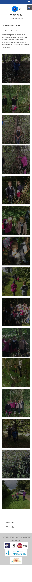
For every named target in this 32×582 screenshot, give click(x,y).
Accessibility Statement (24, 536)
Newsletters (10, 522)
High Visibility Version (7, 536)
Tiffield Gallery (10, 527)
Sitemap (7, 537)
